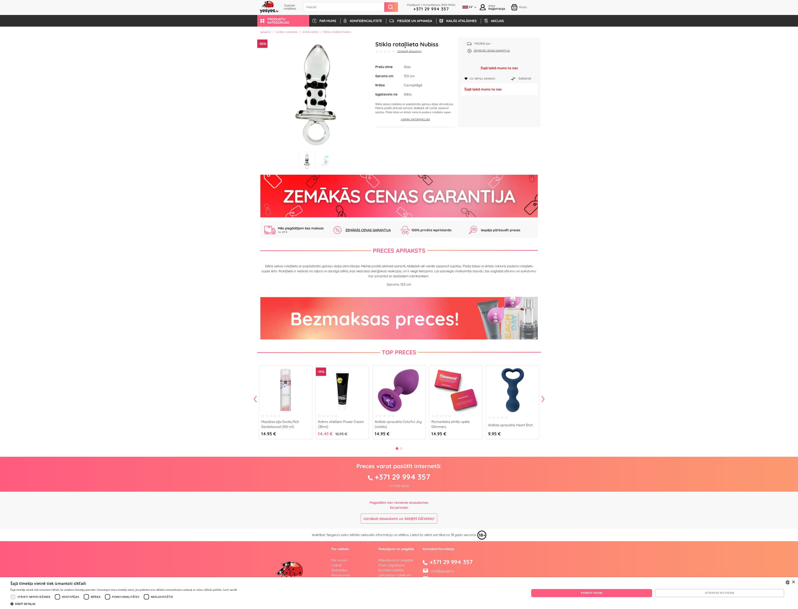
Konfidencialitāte (391, 570)
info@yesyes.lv (442, 571)
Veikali (336, 565)
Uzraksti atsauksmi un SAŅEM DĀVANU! (399, 518)
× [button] (793, 582)
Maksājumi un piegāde (395, 560)
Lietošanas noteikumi (394, 575)
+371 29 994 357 (431, 8)
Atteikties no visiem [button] (719, 593)
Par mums (339, 560)
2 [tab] (325, 161)
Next (543, 399)
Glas (407, 67)
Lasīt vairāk (230, 590)
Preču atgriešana (391, 565)
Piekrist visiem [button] (591, 593)
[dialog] (399, 593)
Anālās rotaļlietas (287, 31)
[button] (283, 21)
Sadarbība (339, 570)
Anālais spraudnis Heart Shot (510, 425)
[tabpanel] (316, 93)
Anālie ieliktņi (310, 31)
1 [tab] (307, 161)
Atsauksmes (340, 575)
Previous (255, 399)
